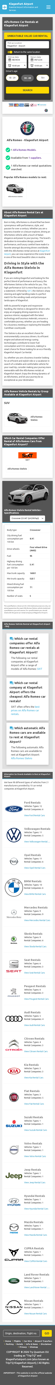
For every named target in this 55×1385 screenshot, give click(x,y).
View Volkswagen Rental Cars (38, 841)
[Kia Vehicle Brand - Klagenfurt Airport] (14, 1071)
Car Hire (28, 1341)
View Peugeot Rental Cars (36, 999)
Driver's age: (12, 71)
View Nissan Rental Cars (35, 1313)
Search (27, 90)
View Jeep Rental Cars (34, 1182)
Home (8, 1341)
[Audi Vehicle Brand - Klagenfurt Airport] (14, 1018)
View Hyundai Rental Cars (36, 1209)
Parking (10, 1344)
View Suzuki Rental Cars (35, 1130)
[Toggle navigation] (48, 7)
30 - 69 (27, 78)
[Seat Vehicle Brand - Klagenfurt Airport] (14, 966)
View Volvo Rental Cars (35, 1156)
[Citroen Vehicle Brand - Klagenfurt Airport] (14, 1045)
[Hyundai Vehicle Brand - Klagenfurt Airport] (14, 1202)
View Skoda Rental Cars (35, 946)
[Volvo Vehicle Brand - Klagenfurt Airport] (14, 1150)
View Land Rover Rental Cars (37, 1287)
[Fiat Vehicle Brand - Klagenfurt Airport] (14, 1097)
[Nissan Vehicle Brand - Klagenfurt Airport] (14, 1307)
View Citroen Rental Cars (36, 1051)
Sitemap (34, 1347)
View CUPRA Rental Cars (35, 1261)
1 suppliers (35, 157)
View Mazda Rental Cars (35, 1235)
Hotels (19, 1344)
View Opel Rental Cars (34, 868)
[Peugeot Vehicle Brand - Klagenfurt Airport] (14, 992)
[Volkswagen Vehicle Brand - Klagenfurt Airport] (14, 835)
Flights (17, 1341)
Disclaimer (46, 1344)
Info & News (32, 1344)
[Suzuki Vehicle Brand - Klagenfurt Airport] (14, 1123)
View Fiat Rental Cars (34, 1104)
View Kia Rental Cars (33, 1077)
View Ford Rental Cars (34, 815)
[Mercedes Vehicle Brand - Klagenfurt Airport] (14, 914)
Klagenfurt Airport (23, 6)
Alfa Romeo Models (24, 150)
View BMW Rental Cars (35, 894)
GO (47, 1333)
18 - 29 (12, 78)
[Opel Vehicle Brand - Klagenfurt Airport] (14, 861)
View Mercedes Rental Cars (37, 920)
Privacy (23, 1347)
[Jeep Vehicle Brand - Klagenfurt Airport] (14, 1176)
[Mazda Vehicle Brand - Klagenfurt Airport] (14, 1228)
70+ (43, 78)
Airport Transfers (43, 1341)
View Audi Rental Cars (34, 1025)
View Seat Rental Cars (34, 973)
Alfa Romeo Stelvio (21, 758)
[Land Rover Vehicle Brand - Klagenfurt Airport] (14, 1281)
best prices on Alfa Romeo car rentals (25, 710)
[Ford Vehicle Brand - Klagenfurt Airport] (14, 809)
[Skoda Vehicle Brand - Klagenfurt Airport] (14, 940)
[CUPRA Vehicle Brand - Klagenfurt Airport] (14, 1255)
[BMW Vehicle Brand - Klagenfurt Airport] (14, 887)
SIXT (29, 291)
